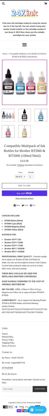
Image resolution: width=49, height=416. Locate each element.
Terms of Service (9, 346)
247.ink (23, 403)
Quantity (31, 172)
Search (5, 334)
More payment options (24, 198)
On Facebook (7, 368)
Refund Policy (7, 337)
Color (20, 172)
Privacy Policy (8, 340)
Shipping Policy (8, 343)
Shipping (20, 165)
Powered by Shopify (34, 403)
